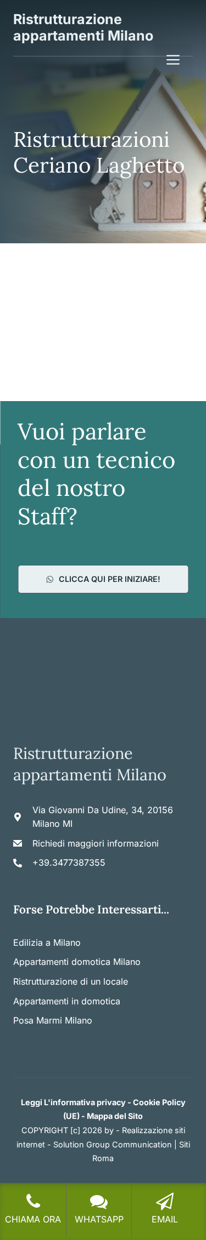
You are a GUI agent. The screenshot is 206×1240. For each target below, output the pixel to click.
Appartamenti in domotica (66, 1001)
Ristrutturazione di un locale (70, 981)
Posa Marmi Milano (52, 1020)
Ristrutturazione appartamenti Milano (83, 27)
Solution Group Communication (112, 1144)
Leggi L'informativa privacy (73, 1102)
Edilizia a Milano (47, 942)
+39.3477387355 (68, 862)
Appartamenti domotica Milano (77, 961)
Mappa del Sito (115, 1116)
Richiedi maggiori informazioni (95, 843)
